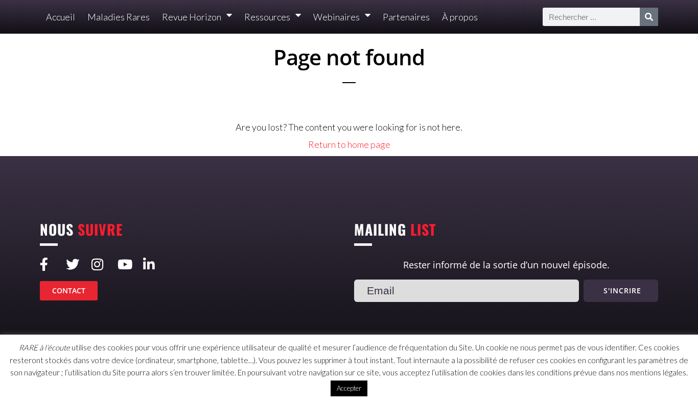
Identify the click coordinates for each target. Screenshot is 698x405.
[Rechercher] (649, 17)
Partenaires (406, 16)
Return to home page (349, 144)
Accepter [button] (349, 388)
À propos (460, 16)
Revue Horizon (191, 16)
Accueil (60, 16)
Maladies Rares (118, 16)
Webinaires (336, 16)
